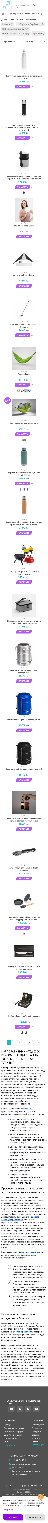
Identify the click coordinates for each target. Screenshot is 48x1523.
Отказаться (35, 1517)
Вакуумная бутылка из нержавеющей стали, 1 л (24, 77)
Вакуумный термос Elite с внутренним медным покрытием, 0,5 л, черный (24, 127)
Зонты (6, 1442)
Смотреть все (10, 1445)
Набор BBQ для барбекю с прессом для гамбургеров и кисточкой (24, 918)
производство (38, 1425)
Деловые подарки (12, 1438)
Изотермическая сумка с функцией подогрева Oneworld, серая (24, 622)
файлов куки (35, 1505)
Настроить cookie (19, 1474)
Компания (38, 1420)
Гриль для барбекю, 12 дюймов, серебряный (24, 572)
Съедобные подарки (13, 1435)
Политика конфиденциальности (26, 1471)
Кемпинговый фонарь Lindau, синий (24, 719)
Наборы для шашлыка (15, 33)
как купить (36, 1432)
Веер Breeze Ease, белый (24, 226)
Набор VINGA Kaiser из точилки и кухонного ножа (24, 967)
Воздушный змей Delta (24, 275)
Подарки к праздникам (14, 1428)
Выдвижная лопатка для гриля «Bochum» (24, 325)
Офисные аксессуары (13, 1432)
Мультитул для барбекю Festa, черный (24, 869)
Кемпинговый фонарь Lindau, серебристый (24, 671)
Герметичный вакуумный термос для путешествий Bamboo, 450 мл (24, 523)
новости (35, 1442)
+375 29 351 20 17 (19, 1460)
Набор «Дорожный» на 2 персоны (24, 1016)
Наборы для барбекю (30, 24)
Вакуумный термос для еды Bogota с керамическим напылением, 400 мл (24, 177)
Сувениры (9, 1420)
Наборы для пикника (15, 28)
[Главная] (3, 13)
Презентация (38, 1445)
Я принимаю (12, 1517)
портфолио (37, 1428)
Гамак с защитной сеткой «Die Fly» (24, 423)
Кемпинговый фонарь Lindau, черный (24, 769)
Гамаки (7, 24)
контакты (36, 1438)
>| (39, 1042)
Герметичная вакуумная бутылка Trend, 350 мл (24, 474)
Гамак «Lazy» (24, 374)
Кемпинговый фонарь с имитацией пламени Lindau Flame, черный (24, 819)
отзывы (35, 1435)
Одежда (7, 1425)
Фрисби (38, 33)
